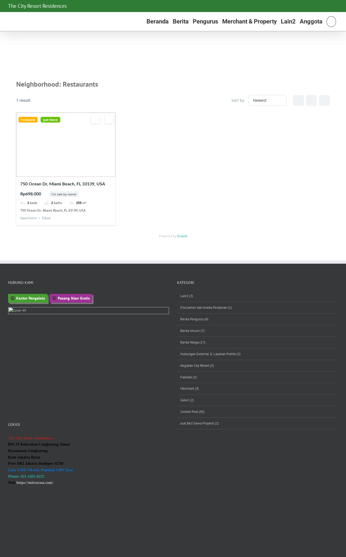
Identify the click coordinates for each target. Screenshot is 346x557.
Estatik (182, 236)
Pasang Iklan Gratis (74, 298)
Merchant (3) (189, 388)
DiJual (46, 218)
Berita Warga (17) (192, 342)
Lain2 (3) (186, 296)
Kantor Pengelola (30, 298)
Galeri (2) (187, 400)
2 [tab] (63, 173)
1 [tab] (58, 173)
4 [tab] (73, 173)
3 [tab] (68, 173)
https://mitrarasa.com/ (34, 483)
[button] (331, 21)
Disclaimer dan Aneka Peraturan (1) (206, 307)
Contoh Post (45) (192, 411)
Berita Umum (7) (192, 330)
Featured (28, 119)
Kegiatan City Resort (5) (197, 365)
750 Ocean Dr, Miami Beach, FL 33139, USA (62, 184)
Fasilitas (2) (188, 377)
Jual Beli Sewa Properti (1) (199, 423)
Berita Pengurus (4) (194, 319)
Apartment (28, 218)
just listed (50, 119)
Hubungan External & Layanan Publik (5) (210, 354)
